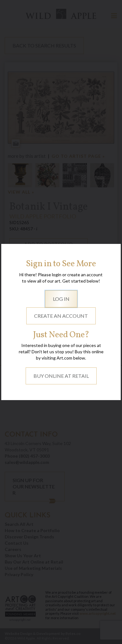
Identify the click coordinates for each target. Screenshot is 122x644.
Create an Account (61, 316)
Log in (61, 299)
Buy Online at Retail (61, 376)
